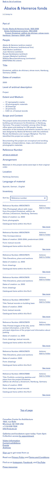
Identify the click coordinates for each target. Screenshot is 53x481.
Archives (7, 448)
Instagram (17, 463)
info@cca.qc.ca (10, 429)
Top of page (26, 410)
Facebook (27, 463)
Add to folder (44, 208)
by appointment (26, 436)
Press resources (10, 467)
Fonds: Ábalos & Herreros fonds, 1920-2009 (21, 29)
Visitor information (11, 441)
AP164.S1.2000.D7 (10, 155)
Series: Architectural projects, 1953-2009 (20, 31)
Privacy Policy (18, 458)
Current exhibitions (11, 443)
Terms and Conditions (39, 458)
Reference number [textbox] (19, 198)
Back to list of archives (12, 2)
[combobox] (28, 198)
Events (6, 446)
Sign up (6, 453)
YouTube (41, 463)
